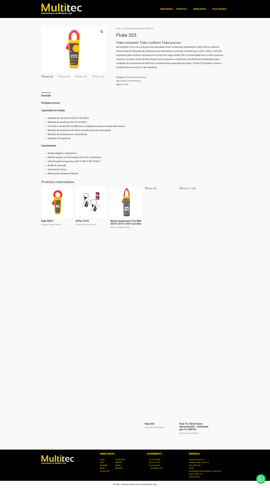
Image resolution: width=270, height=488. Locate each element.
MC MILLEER (104, 471)
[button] (102, 32)
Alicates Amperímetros (133, 28)
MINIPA (118, 465)
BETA (102, 462)
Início (118, 28)
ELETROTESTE (120, 460)
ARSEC (102, 468)
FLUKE (126, 84)
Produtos (181, 9)
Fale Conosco (219, 9)
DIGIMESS (103, 465)
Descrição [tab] (46, 95)
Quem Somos (166, 9)
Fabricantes (199, 9)
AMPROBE (119, 468)
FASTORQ (118, 462)
